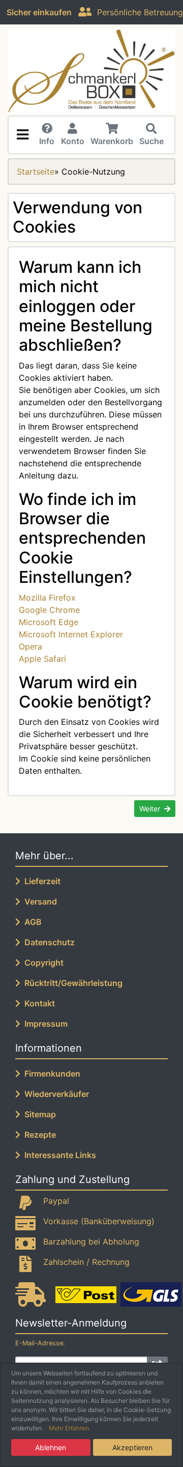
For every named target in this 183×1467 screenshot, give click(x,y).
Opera (30, 646)
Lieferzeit (40, 881)
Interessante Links (58, 1155)
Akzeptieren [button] (132, 1447)
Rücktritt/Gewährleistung (71, 983)
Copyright (42, 962)
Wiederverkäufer (54, 1094)
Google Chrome (49, 610)
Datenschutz (47, 942)
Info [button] (46, 141)
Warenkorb (111, 141)
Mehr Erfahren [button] (69, 1428)
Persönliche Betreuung (137, 12)
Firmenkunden (50, 1073)
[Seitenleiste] (22, 135)
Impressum (44, 1024)
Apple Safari (42, 659)
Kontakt (37, 1003)
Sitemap (38, 1114)
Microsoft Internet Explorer (71, 634)
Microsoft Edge (48, 622)
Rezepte (38, 1135)
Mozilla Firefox (47, 598)
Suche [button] (151, 141)
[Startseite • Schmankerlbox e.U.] (91, 71)
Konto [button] (72, 141)
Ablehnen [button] (50, 1447)
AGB (31, 922)
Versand (38, 901)
